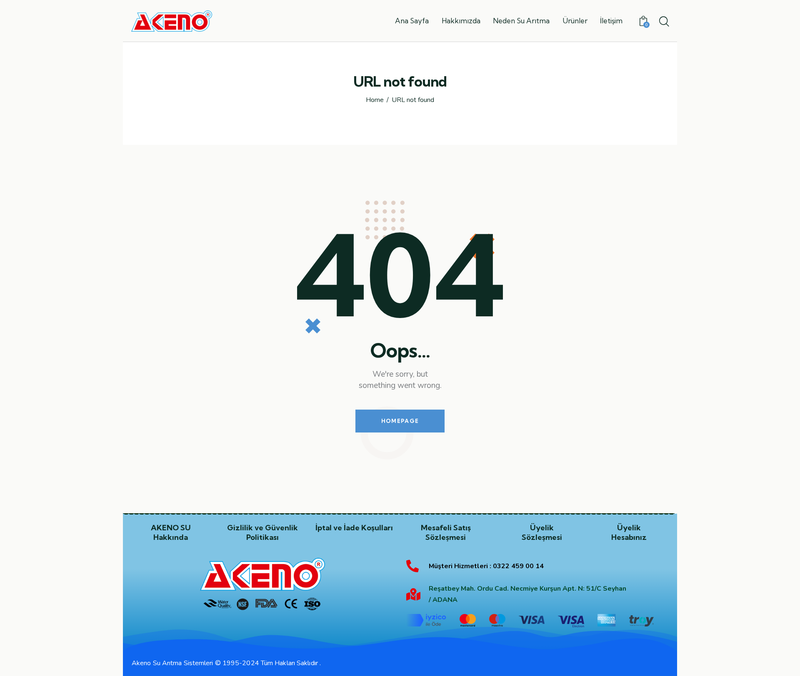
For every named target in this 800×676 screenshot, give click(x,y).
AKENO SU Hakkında (171, 532)
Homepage (400, 421)
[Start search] (663, 22)
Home (375, 100)
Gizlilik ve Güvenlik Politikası (262, 532)
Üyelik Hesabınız (629, 532)
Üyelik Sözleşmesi (542, 532)
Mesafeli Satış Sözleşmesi (446, 532)
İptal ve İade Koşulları (354, 527)
